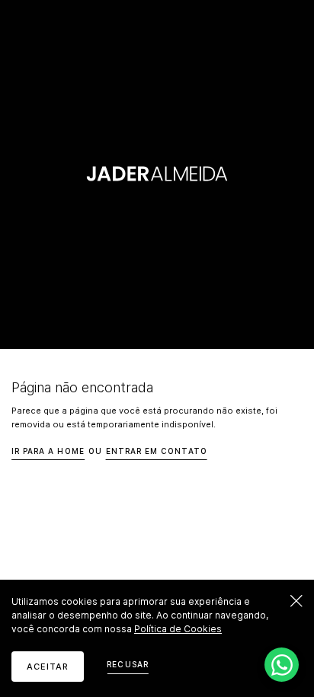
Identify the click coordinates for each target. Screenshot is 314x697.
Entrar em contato (156, 451)
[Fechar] (296, 601)
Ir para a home (48, 451)
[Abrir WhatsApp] (281, 664)
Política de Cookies (178, 629)
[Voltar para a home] (157, 174)
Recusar (127, 664)
